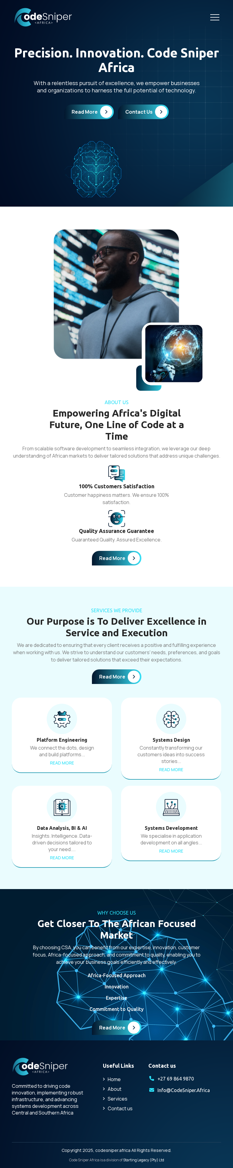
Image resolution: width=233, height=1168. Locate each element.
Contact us (120, 1108)
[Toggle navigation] (214, 17)
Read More (85, 111)
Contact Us (139, 111)
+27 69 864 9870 (175, 1078)
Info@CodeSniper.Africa (183, 1090)
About (114, 1089)
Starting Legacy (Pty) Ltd (143, 1160)
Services (117, 1098)
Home (114, 1079)
